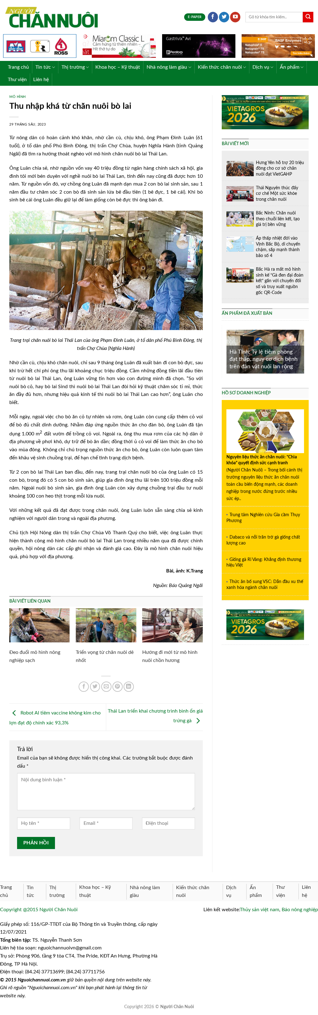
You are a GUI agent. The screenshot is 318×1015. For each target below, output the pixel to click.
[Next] (305, 351)
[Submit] (308, 17)
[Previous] (225, 351)
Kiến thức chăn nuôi (220, 67)
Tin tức (43, 67)
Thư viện (17, 79)
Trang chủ (18, 67)
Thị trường (73, 67)
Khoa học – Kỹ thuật (117, 67)
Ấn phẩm (289, 67)
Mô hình (17, 97)
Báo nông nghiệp (300, 909)
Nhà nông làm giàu (167, 67)
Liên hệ (41, 79)
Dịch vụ (260, 67)
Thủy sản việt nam (259, 909)
